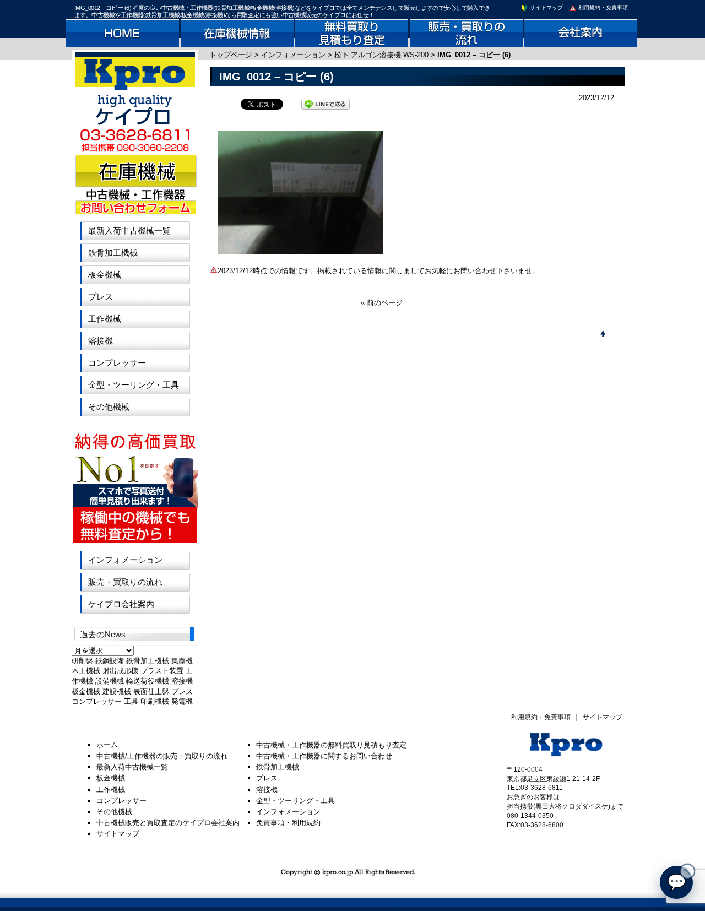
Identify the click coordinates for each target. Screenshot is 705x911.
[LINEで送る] (325, 103)
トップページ (230, 55)
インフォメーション (293, 55)
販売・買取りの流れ (125, 582)
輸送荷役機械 (147, 681)
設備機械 (109, 681)
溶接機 (100, 340)
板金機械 (104, 274)
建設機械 (116, 691)
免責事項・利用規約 (288, 822)
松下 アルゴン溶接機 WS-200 (381, 55)
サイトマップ (545, 7)
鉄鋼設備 (109, 661)
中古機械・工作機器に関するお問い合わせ (324, 756)
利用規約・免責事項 (602, 7)
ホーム (107, 745)
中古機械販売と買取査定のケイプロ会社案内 (168, 822)
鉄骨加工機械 (113, 252)
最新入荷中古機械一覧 (129, 230)
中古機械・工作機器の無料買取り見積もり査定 (331, 745)
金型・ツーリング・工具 (133, 384)
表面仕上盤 (151, 691)
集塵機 (182, 661)
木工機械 (86, 670)
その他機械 (108, 406)
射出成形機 (120, 670)
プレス (100, 296)
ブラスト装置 (161, 670)
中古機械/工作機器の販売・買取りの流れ (161, 756)
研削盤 (82, 661)
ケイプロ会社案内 (121, 604)
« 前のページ (382, 303)
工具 (131, 701)
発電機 (182, 701)
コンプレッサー (117, 362)
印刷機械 (154, 701)
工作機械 (104, 318)
